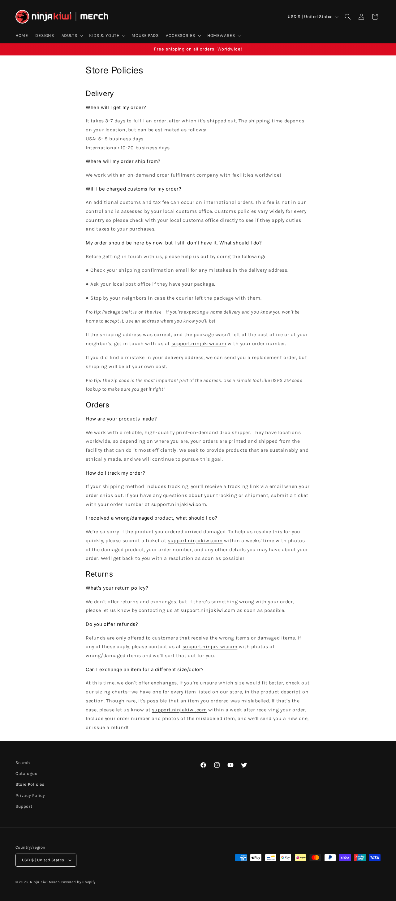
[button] (72, 35)
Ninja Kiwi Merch (45, 882)
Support (23, 806)
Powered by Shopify (78, 882)
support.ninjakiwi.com (198, 343)
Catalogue (26, 773)
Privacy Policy (30, 795)
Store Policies (29, 784)
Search (22, 762)
